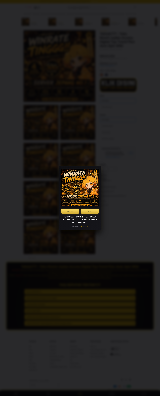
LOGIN (90, 211)
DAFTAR (70, 211)
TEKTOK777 (84, 226)
